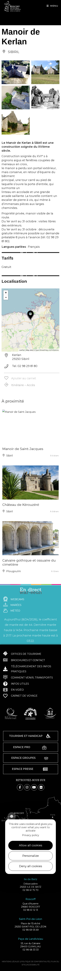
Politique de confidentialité (35, 961)
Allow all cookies (30, 845)
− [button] (6, 297)
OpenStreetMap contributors (47, 350)
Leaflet (22, 350)
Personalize (30, 856)
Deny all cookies (30, 866)
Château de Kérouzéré (20, 505)
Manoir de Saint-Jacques (22, 449)
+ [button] (6, 292)
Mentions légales (10, 961)
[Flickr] (41, 787)
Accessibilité (33, 965)
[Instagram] (27, 787)
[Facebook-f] (20, 787)
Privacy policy (30, 835)
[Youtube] (34, 787)
